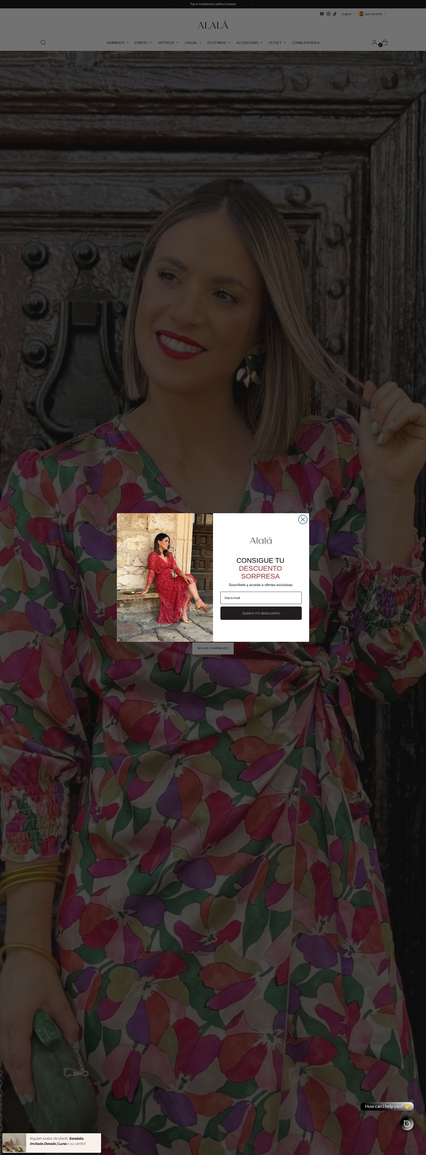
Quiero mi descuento (261, 613)
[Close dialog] (303, 519)
